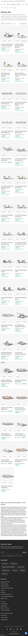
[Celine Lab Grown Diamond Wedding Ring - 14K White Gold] (7, 449)
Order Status (14, 563)
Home (2, 7)
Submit (24, 552)
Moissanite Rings (5, 586)
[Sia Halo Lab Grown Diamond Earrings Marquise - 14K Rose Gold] (21, 34)
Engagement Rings (5, 581)
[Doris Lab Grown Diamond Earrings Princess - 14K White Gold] (7, 232)
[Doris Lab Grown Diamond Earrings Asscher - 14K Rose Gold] (21, 148)
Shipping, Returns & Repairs (8, 567)
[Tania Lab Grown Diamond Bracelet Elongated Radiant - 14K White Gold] (21, 92)
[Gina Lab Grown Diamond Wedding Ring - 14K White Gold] (7, 315)
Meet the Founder (5, 608)
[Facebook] (7, 629)
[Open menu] (1, 4)
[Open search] (4, 4)
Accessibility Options (14, 633)
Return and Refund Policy (6, 613)
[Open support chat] (26, 633)
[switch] (2, 23)
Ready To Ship (4, 598)
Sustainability (4, 606)
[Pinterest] (17, 629)
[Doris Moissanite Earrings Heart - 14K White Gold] (21, 260)
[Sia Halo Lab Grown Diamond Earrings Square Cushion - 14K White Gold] (21, 63)
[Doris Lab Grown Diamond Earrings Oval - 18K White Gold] (21, 205)
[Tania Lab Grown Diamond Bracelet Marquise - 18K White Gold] (7, 121)
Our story (3, 601)
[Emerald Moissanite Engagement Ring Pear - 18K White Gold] (21, 315)
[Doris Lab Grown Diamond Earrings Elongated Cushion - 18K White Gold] (7, 176)
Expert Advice (21, 567)
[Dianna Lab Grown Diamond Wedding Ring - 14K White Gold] (7, 423)
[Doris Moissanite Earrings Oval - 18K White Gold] (7, 287)
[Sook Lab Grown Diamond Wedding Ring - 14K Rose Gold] (21, 449)
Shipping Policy (4, 619)
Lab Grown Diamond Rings (7, 588)
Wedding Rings (4, 584)
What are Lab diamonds (6, 594)
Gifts (10, 7)
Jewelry (2, 590)
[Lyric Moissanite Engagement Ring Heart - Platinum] (21, 342)
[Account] (23, 4)
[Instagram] (11, 629)
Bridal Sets (3, 592)
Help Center (5, 563)
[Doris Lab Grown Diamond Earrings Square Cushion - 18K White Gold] (21, 232)
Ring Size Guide (5, 570)
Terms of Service (4, 617)
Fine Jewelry (6, 7)
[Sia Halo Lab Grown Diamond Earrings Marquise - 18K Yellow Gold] (7, 63)
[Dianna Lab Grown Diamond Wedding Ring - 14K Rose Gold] (21, 397)
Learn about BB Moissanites (7, 596)
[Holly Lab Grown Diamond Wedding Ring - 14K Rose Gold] (7, 397)
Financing (14, 570)
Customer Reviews (5, 610)
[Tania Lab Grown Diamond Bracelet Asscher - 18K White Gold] (7, 92)
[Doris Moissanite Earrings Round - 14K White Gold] (21, 287)
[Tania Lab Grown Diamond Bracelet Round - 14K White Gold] (21, 121)
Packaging (22, 570)
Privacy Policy (11, 555)
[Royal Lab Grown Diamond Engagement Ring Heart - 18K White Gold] (7, 34)
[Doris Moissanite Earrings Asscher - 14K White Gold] (7, 260)
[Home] (14, 4)
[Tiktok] (14, 629)
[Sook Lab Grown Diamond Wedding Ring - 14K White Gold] (7, 476)
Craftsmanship (4, 603)
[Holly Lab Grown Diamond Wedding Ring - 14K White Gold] (21, 370)
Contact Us (4, 573)
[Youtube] (21, 629)
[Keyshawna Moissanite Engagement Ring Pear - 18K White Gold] (7, 342)
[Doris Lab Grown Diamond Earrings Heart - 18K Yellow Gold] (21, 176)
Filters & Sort (23, 23)
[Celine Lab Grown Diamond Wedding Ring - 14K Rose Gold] (21, 423)
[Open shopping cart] (26, 4)
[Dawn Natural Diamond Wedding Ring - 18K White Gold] (7, 148)
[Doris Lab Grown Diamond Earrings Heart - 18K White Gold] (7, 205)
